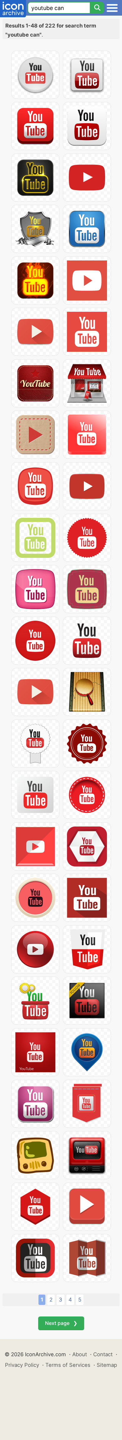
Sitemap (107, 1365)
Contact (103, 1354)
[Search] (97, 8)
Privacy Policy (22, 1365)
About (79, 1354)
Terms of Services (67, 1365)
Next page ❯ (61, 1323)
